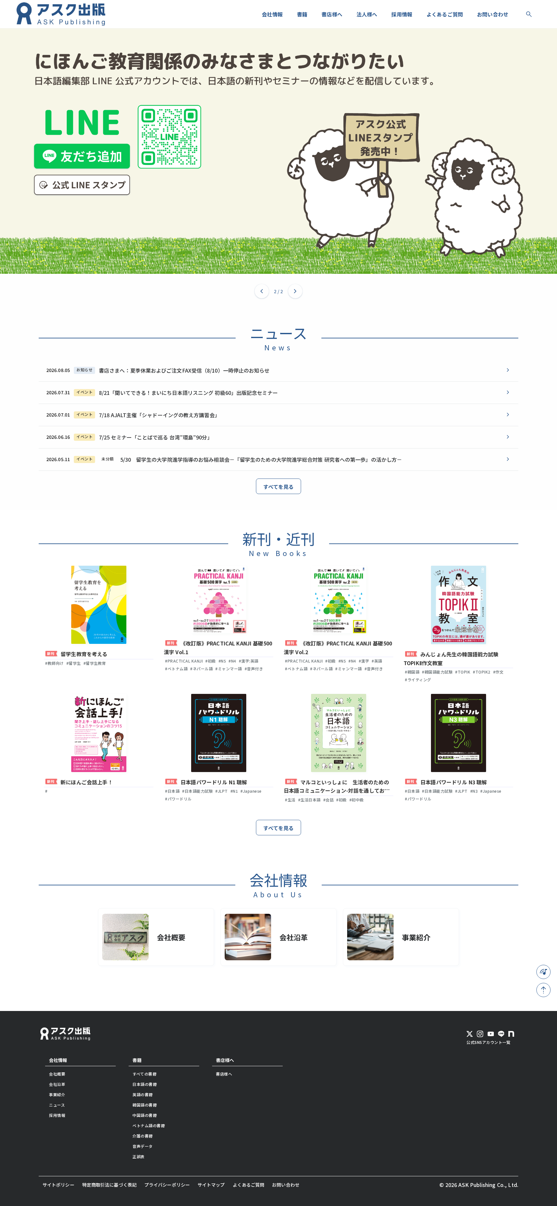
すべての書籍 (144, 1074)
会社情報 (58, 1060)
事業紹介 (57, 1094)
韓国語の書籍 (144, 1105)
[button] (261, 291)
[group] (278, 151)
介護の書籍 (142, 1136)
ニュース (57, 1105)
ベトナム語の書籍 (148, 1125)
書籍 (137, 1060)
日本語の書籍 (144, 1084)
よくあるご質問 (249, 1184)
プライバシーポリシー (167, 1184)
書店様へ (225, 1060)
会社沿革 (57, 1084)
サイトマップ (211, 1184)
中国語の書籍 (144, 1115)
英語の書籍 (142, 1094)
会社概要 (57, 1074)
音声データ (142, 1146)
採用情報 (57, 1115)
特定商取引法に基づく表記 (109, 1184)
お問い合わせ (285, 1184)
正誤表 (138, 1156)
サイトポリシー (58, 1184)
